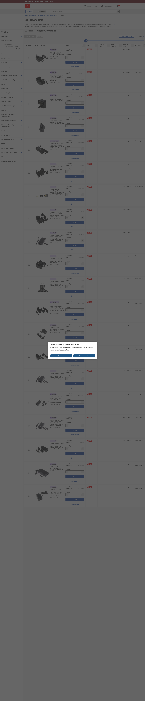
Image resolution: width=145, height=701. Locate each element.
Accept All (61, 356)
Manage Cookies (84, 356)
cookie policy (55, 350)
